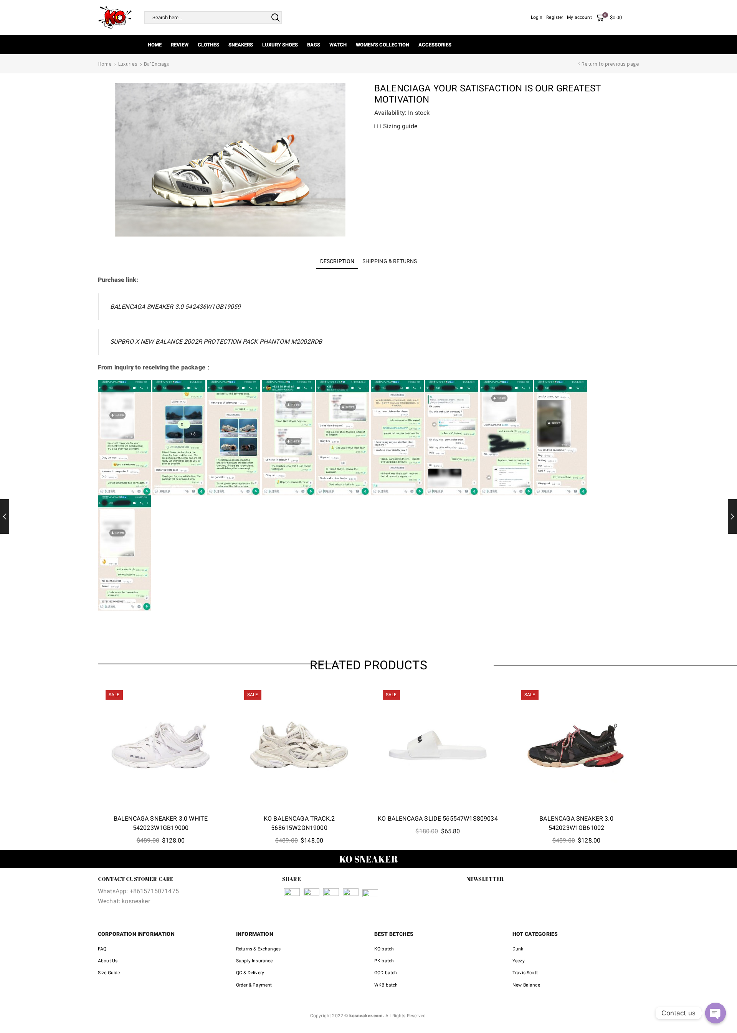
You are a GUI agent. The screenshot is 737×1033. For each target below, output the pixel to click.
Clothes (208, 45)
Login (537, 17)
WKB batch (386, 985)
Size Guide (109, 972)
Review (179, 45)
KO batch (384, 949)
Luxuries (127, 63)
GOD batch (385, 972)
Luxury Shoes (280, 45)
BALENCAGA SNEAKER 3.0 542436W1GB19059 (175, 306)
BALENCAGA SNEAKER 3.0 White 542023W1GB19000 (161, 823)
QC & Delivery (250, 972)
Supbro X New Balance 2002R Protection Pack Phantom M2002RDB (216, 341)
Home (155, 45)
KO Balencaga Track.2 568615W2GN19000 (299, 823)
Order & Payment (254, 985)
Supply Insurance (254, 960)
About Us (107, 960)
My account (579, 17)
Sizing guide (400, 126)
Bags (313, 45)
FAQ (102, 949)
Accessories (434, 45)
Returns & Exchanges (258, 949)
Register (554, 17)
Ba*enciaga (157, 63)
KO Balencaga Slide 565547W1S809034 (437, 818)
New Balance (526, 985)
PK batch (384, 960)
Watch (338, 45)
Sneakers (240, 45)
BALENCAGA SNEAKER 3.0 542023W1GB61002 (576, 823)
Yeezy (518, 960)
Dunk (518, 949)
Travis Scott (525, 972)
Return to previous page (610, 63)
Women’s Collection (382, 45)
